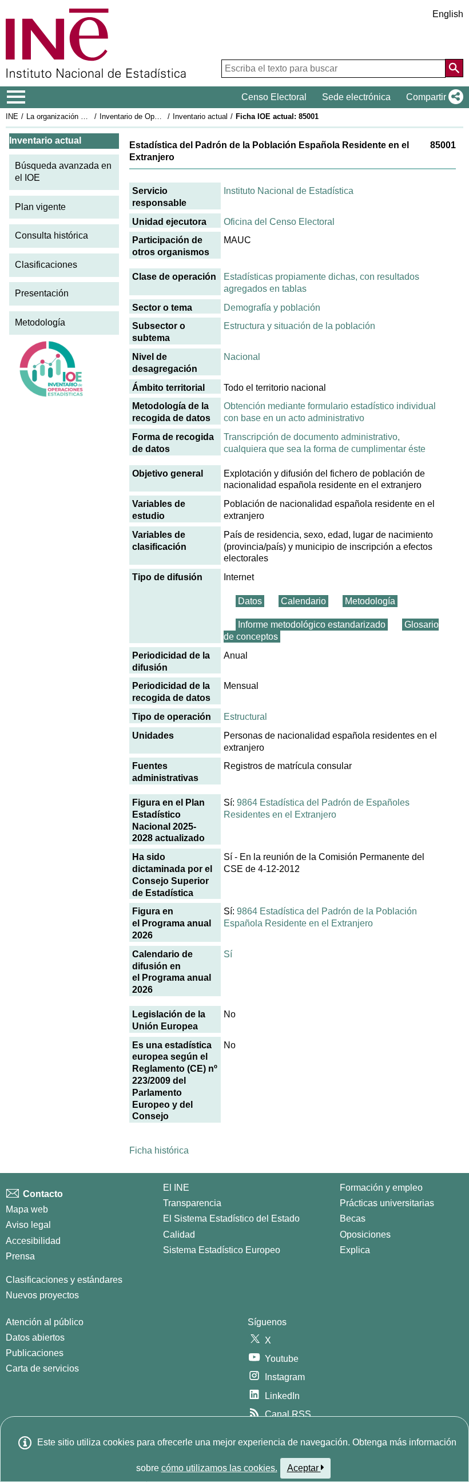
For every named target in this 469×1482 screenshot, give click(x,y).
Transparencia (192, 1203)
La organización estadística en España (90, 116)
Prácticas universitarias (387, 1203)
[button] (432, 97)
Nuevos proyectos (42, 1295)
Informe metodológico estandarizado (311, 624)
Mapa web (27, 1209)
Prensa (20, 1256)
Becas (352, 1218)
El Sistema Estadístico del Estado (231, 1218)
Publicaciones (34, 1353)
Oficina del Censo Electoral (279, 222)
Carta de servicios (42, 1368)
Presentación (42, 293)
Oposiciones (365, 1234)
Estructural (245, 717)
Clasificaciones (46, 265)
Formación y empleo (381, 1187)
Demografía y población (272, 307)
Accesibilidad (33, 1241)
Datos (250, 601)
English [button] (447, 14)
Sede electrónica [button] (356, 97)
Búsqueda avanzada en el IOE (63, 172)
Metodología (40, 322)
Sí (228, 954)
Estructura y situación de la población (299, 326)
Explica (355, 1250)
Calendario (303, 601)
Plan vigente (40, 207)
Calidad (179, 1234)
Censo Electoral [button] (274, 97)
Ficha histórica (159, 1150)
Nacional (242, 357)
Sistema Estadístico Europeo (221, 1250)
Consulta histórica (51, 235)
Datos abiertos (35, 1337)
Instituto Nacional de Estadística (288, 191)
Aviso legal (28, 1225)
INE (12, 116)
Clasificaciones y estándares (64, 1280)
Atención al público (45, 1322)
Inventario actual (200, 116)
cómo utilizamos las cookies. (219, 1468)
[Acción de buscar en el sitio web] (454, 68)
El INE (176, 1187)
